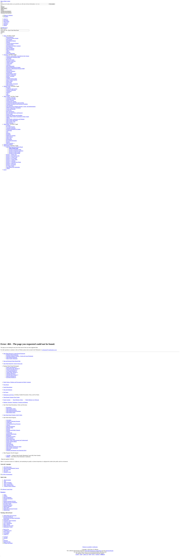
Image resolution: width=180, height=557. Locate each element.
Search (4, 169)
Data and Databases (7, 389)
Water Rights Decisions (11, 410)
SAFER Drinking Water (11, 78)
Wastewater (8, 442)
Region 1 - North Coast (11, 154)
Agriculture (8, 58)
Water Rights (6, 124)
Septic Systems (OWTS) (11, 80)
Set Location (51, 4)
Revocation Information (11, 140)
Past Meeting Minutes (11, 40)
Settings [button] (5, 25)
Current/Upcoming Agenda (12, 38)
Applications (9, 130)
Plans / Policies (6, 524)
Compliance (9, 91)
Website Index (6, 510)
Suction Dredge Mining (11, 441)
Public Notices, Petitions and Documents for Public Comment (17, 382)
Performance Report (7, 505)
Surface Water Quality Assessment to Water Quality (17, 116)
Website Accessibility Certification (90, 547)
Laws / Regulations (7, 523)
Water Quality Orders (11, 408)
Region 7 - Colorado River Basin (13, 162)
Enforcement (9, 69)
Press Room (6, 384)
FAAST (5, 499)
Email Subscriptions (7, 387)
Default (2, 7)
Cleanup (8, 425)
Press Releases (9, 47)
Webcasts (8, 52)
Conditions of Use (7, 530)
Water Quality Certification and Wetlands (15, 119)
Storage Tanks (9, 81)
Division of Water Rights (14, 153)
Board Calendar (6, 399)
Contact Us (5, 22)
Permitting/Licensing (10, 436)
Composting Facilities (11, 99)
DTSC (93, 554)
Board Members (9, 37)
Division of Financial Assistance (16, 150)
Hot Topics (5, 392)
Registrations (9, 139)
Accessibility (6, 533)
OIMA (4, 494)
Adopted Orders (9, 44)
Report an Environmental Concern (11, 468)
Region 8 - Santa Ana (11, 163)
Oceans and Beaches (10, 109)
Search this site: (4, 30)
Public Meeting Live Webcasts (32, 399)
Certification (9, 422)
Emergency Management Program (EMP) (15, 68)
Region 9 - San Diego (11, 164)
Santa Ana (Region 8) (11, 376)
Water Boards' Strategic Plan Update (11, 397)
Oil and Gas (9, 110)
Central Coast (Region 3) (11, 369)
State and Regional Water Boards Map (11, 361)
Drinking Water (7, 86)
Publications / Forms (7, 527)
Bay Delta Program (10, 126)
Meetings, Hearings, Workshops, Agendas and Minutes (15, 402)
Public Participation (10, 53)
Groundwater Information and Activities (15, 102)
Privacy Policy (6, 531)
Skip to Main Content (5, 1)
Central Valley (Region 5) (12, 372)
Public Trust (9, 138)
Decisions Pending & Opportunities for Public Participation (11, 517)
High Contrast (4, 8)
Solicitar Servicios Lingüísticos (10, 502)
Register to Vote (7, 472)
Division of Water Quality (14, 152)
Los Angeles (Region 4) (11, 371)
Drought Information (8, 498)
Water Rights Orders (10, 412)
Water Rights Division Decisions (13, 411)
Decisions (8, 134)
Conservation (9, 63)
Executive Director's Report (12, 43)
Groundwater (9, 72)
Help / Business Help (8, 485)
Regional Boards (109, 550)
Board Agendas (7, 480)
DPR (90, 554)
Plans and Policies (10, 49)
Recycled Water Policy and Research (14, 112)
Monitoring (8, 435)
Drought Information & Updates (13, 67)
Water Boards (6, 145)
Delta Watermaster (10, 66)
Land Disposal (9, 105)
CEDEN (5, 496)
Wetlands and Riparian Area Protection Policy (16, 450)
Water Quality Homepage (12, 358)
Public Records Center (8, 525)
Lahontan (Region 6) (10, 373)
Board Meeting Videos (18, 399)
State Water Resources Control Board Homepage (14, 353)
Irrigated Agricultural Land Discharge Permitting (17, 104)
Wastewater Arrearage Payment (10, 508)
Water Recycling (10, 445)
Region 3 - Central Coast (11, 157)
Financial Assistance (10, 71)
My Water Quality (10, 166)
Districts (8, 92)
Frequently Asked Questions (9, 520)
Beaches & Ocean (10, 59)
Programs (5, 54)
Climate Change (9, 62)
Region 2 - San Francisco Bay (13, 155)
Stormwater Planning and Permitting (14, 115)
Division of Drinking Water (15, 149)
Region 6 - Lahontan (10, 160)
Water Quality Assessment (12, 83)
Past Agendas (9, 39)
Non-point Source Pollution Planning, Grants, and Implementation (21, 106)
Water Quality (6, 96)
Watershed (8, 449)
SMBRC (8, 456)
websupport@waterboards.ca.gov (49, 349)
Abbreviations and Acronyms (9, 515)
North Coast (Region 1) (11, 367)
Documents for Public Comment (13, 45)
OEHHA (98, 554)
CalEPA (8, 168)
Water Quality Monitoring (12, 120)
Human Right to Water (11, 73)
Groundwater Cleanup (11, 101)
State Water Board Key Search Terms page (12, 363)
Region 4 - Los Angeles (11, 158)
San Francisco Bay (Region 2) (13, 368)
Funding (8, 431)
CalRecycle (85, 554)
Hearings (8, 133)
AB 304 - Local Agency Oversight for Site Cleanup (17, 56)
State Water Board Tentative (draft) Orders (12, 415)
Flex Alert (5, 470)
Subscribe (5, 24)
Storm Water (9, 82)
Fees (7, 131)
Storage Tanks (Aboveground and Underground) (17, 440)
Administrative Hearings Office (13, 57)
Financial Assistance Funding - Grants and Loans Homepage (19, 356)
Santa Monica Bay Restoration (13, 167)
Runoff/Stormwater (10, 439)
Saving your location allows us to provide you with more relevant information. (18, 4)
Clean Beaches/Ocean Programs (13, 423)
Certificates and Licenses (11, 88)
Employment (6, 519)
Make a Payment (7, 482)
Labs (7, 93)
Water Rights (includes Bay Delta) (13, 446)
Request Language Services (9, 501)
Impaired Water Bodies (11, 434)
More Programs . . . (10, 85)
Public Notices (9, 136)
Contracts (8, 64)
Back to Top (6, 529)
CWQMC (8, 455)
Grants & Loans (6, 521)
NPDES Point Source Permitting (13, 107)
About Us (5, 19)
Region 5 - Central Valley (12, 159)
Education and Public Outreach (13, 430)
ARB (81, 554)
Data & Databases (7, 497)
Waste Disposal (9, 444)
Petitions (8, 42)
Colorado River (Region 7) (12, 374)
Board (5, 35)
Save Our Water (7, 469)
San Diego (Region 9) (11, 377)
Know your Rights (7, 483)
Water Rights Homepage (11, 357)
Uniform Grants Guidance (9, 486)
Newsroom (5, 20)
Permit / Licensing (10, 76)
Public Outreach (9, 437)
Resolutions (8, 407)
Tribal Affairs (6, 507)
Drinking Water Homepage (12, 354)
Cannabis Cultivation (11, 61)
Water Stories (6, 21)
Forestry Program (10, 100)
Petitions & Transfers (10, 135)
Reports (8, 141)
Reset (2, 9)
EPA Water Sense (7, 467)
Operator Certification (11, 75)
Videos (7, 51)
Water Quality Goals (10, 121)
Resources (3, 492)
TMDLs (8, 117)
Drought (8, 429)
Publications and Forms (8, 394)
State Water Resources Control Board (14, 147)
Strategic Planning (10, 48)
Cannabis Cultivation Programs (13, 421)
